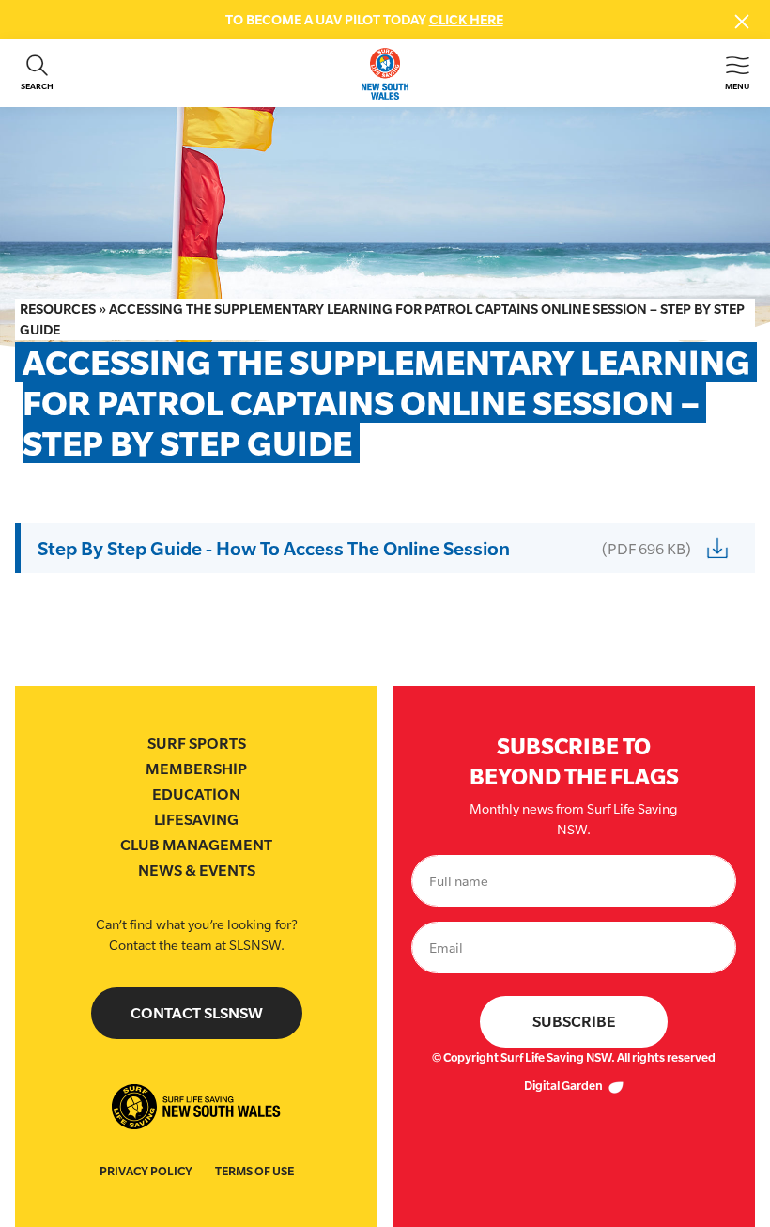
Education (196, 794)
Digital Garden (564, 1086)
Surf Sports (196, 744)
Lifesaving (196, 820)
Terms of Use (254, 1171)
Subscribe (574, 1022)
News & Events (196, 870)
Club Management (196, 845)
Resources (58, 309)
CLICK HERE (466, 19)
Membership (196, 769)
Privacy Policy (146, 1171)
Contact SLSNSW (197, 1013)
